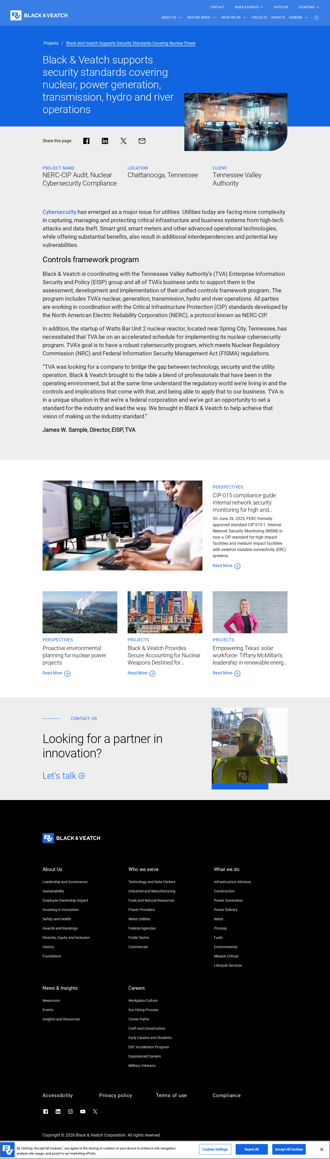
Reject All (252, 1149)
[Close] (321, 1149)
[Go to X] (95, 1111)
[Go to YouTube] (83, 1111)
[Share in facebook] (86, 141)
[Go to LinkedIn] (58, 1111)
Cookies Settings (215, 1149)
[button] (317, 17)
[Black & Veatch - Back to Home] (39, 15)
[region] (165, 1150)
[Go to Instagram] (70, 1111)
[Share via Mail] (142, 141)
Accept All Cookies (289, 1149)
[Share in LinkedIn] (105, 141)
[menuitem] (217, 7)
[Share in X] (123, 141)
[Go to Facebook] (46, 1111)
